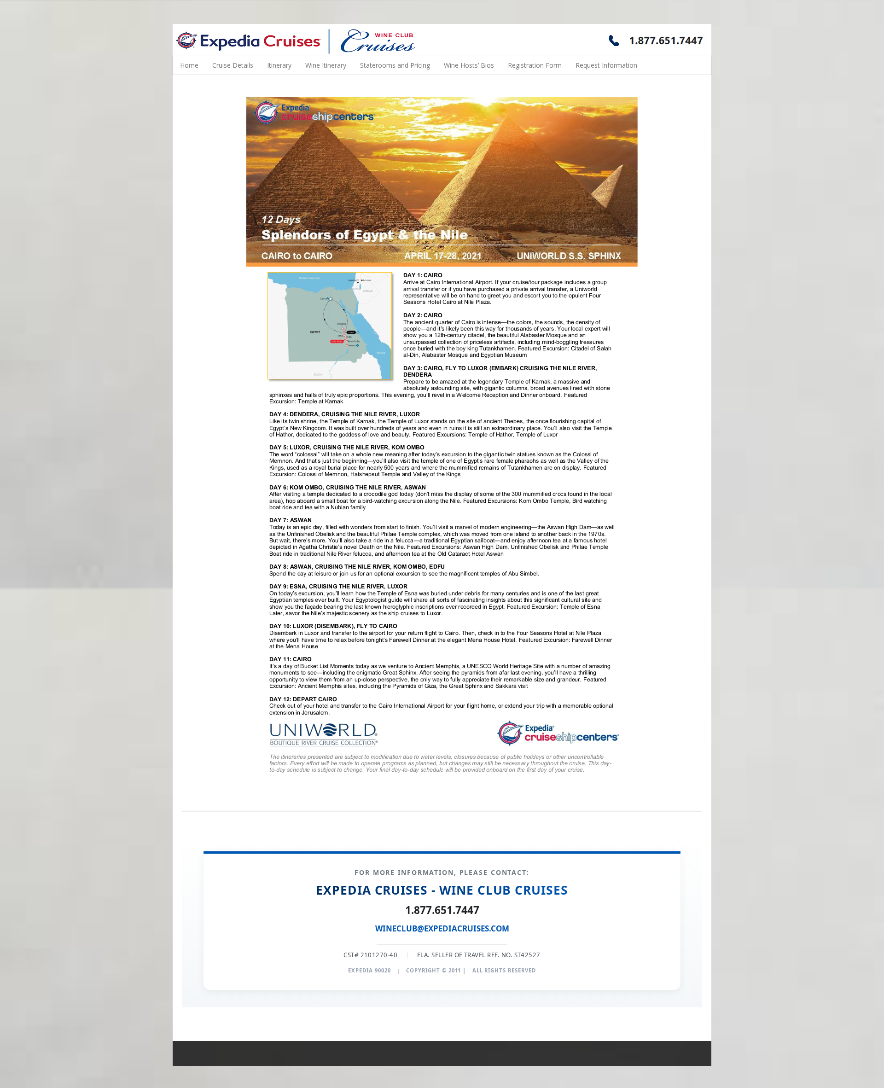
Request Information (606, 65)
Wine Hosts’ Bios (469, 65)
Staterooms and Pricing (395, 65)
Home (189, 65)
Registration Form (535, 65)
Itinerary (279, 65)
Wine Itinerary (325, 65)
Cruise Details (232, 65)
